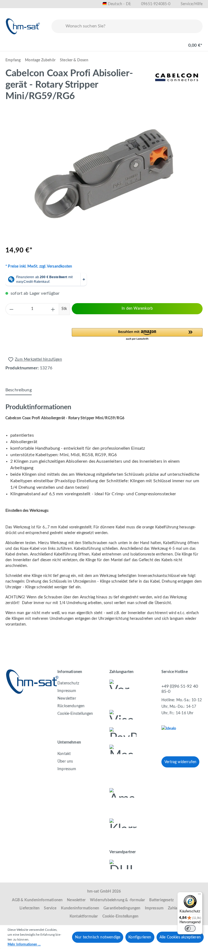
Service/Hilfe (192, 4)
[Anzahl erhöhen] (53, 309)
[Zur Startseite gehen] (23, 26)
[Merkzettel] (154, 42)
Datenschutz (68, 683)
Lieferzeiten (30, 908)
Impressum (66, 691)
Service (50, 908)
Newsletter (66, 698)
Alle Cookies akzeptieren (180, 937)
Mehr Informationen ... (24, 944)
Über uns (65, 761)
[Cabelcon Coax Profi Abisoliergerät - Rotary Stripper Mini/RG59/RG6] (103, 174)
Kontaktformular (84, 916)
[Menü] (11, 42)
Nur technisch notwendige (97, 937)
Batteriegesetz (161, 900)
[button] (137, 334)
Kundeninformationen (80, 908)
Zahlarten (176, 908)
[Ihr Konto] (172, 42)
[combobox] (133, 26)
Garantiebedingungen (121, 908)
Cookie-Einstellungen (75, 714)
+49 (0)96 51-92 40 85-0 (179, 689)
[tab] (18, 390)
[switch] (190, 928)
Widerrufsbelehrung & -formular (117, 900)
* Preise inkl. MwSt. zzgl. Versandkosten (38, 266)
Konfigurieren (139, 937)
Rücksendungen (70, 706)
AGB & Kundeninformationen (37, 900)
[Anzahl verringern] (11, 309)
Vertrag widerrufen (180, 762)
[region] (104, 174)
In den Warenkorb (137, 308)
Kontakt (64, 754)
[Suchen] (57, 26)
